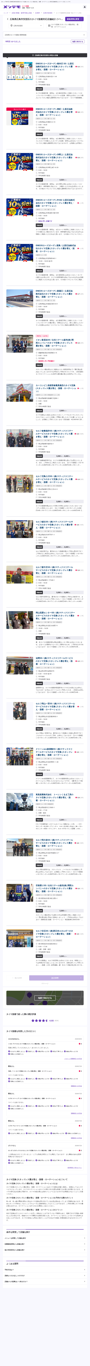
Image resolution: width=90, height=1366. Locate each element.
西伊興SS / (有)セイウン (75, 1167)
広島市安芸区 (47, 13)
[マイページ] (84, 7)
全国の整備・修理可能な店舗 (22, 13)
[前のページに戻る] (7, 19)
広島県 (37, 13)
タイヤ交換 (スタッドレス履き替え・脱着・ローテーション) (64, 25)
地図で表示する (77, 41)
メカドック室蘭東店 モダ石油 (73, 1058)
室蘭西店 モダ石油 (76, 1086)
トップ (6, 13)
